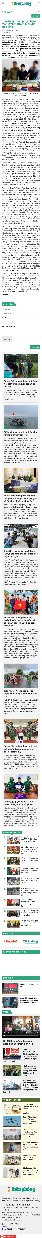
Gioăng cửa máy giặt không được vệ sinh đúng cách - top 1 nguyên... (30, 1171)
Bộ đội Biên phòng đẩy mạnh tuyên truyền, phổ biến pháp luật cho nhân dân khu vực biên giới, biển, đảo (20, 621)
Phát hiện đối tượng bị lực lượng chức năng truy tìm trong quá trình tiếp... (29, 891)
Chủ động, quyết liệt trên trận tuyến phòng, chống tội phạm (18, 803)
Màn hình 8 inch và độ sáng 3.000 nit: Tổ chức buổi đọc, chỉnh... (30, 1146)
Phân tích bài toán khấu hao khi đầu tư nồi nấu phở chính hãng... (30, 1133)
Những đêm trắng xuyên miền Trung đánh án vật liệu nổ (30, 880)
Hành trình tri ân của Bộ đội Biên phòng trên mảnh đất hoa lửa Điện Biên (30, 1070)
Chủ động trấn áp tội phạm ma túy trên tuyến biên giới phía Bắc (19, 24)
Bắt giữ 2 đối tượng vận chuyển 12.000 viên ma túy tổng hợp (29, 913)
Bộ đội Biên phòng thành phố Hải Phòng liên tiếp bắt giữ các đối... (30, 870)
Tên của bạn (6, 309)
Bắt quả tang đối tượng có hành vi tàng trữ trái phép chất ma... (29, 923)
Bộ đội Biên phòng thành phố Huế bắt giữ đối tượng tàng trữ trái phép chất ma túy (20, 749)
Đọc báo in (8, 934)
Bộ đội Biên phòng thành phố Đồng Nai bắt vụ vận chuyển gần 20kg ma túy (21, 384)
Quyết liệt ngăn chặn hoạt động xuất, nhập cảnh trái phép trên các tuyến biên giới (21, 554)
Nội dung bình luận (8, 326)
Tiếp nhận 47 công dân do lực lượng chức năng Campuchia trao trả (20, 694)
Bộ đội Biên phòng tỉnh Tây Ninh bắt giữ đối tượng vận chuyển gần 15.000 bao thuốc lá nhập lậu (20, 498)
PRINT (37, 16)
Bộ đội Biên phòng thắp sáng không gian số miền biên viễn (18, 1042)
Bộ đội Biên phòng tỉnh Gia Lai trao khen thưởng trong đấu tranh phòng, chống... (30, 850)
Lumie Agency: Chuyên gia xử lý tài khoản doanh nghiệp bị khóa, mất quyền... (31, 1108)
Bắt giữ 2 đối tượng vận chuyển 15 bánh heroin (29, 859)
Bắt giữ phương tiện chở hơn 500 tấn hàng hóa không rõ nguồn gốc (30, 839)
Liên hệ (4, 1226)
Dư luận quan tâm (11, 832)
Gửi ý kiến (35, 347)
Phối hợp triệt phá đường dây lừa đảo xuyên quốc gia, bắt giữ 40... (29, 903)
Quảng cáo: (10, 1224)
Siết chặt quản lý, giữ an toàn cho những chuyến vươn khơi (20, 433)
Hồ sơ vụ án (8, 978)
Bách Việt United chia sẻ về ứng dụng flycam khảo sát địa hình (30, 1120)
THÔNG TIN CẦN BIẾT (12, 1100)
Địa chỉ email (6, 318)
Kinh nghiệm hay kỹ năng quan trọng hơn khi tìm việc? (30, 1157)
